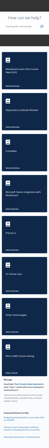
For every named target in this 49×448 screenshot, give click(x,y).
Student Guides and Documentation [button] (12, 3)
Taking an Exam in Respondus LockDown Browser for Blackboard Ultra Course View (22, 428)
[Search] (41, 26)
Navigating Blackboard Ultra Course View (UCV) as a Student (24, 419)
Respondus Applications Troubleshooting (22, 437)
